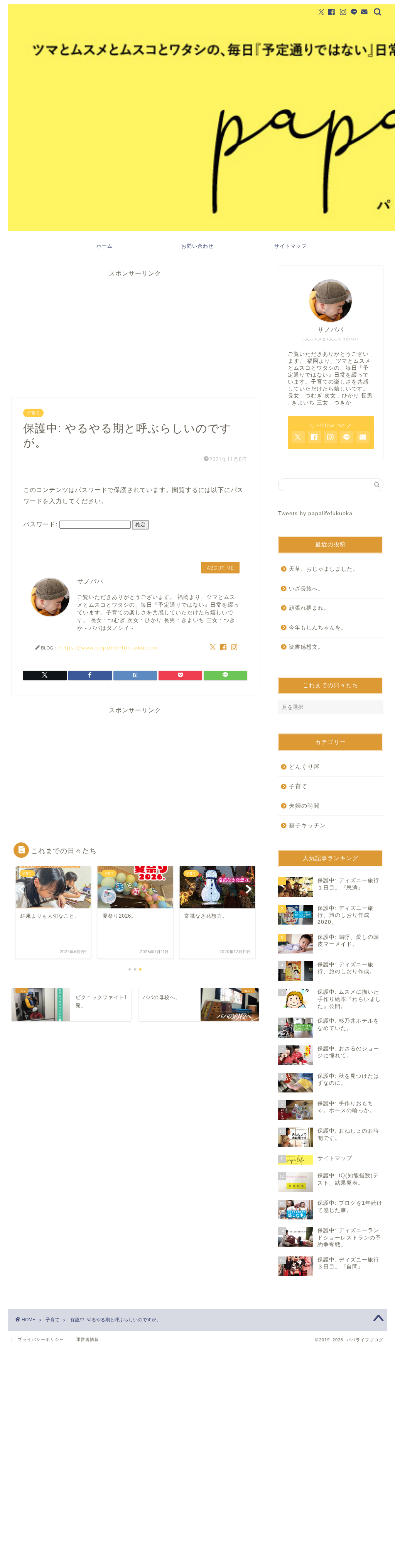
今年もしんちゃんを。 (318, 628)
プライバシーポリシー (41, 1339)
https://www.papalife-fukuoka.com (108, 647)
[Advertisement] (135, 332)
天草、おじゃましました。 (323, 569)
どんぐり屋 (304, 766)
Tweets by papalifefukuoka (315, 513)
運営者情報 (87, 1339)
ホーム (104, 246)
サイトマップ (290, 246)
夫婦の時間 (304, 805)
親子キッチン (307, 825)
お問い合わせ (197, 246)
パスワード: (41, 524)
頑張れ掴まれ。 (309, 608)
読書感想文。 (306, 647)
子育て (33, 413)
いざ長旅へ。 (306, 589)
